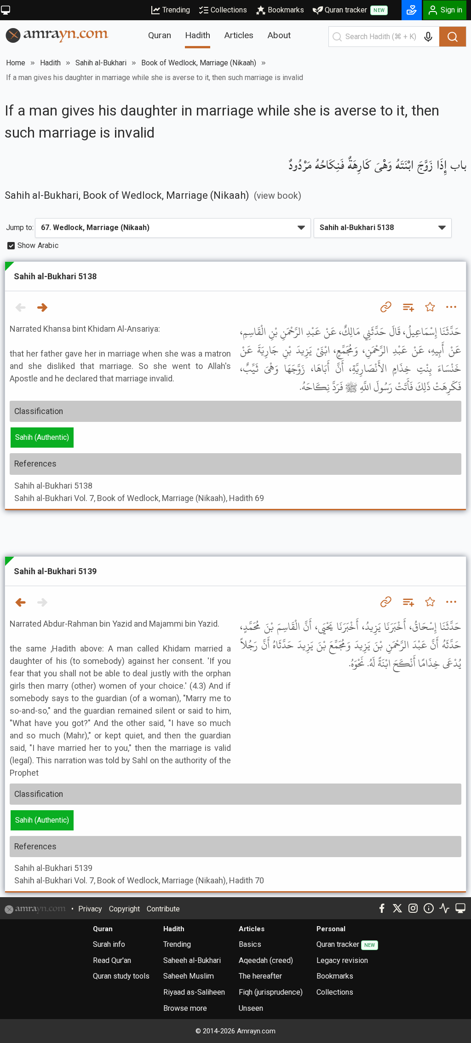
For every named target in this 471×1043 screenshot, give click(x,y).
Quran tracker (355, 10)
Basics (250, 944)
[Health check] (444, 908)
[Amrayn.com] (57, 34)
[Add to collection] (408, 307)
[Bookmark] (430, 307)
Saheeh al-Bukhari (192, 960)
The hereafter (260, 976)
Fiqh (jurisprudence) (271, 992)
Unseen (251, 1008)
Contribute (163, 909)
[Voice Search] (428, 36)
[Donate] (412, 10)
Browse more (185, 1008)
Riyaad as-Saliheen (194, 992)
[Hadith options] (451, 307)
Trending (176, 10)
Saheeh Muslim (188, 976)
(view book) (277, 195)
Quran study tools (121, 976)
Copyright (124, 909)
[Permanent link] (386, 307)
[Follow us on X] (397, 908)
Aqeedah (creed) (266, 960)
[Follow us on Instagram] (413, 908)
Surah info (109, 944)
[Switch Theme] (5, 10)
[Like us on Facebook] (381, 908)
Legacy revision (342, 960)
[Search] (452, 37)
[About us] (428, 908)
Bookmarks (286, 10)
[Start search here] (337, 37)
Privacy (90, 909)
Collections (229, 10)
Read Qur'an (112, 960)
